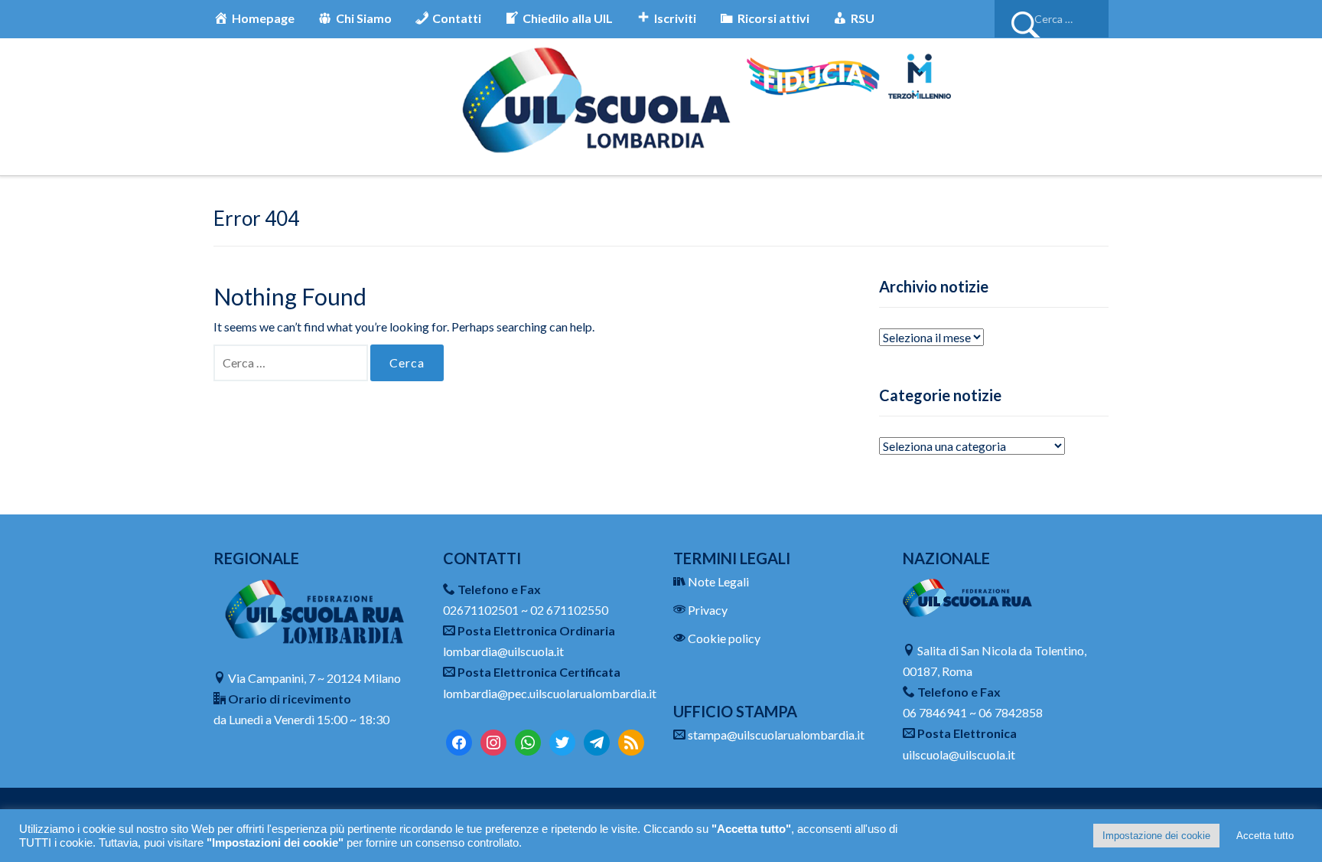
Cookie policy (724, 638)
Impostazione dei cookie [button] (1156, 835)
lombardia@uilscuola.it (503, 651)
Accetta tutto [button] (1265, 835)
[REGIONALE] (316, 609)
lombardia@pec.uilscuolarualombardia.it (549, 693)
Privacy (708, 609)
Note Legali (718, 581)
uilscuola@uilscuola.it (959, 754)
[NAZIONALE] (967, 596)
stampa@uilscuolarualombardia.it (776, 734)
